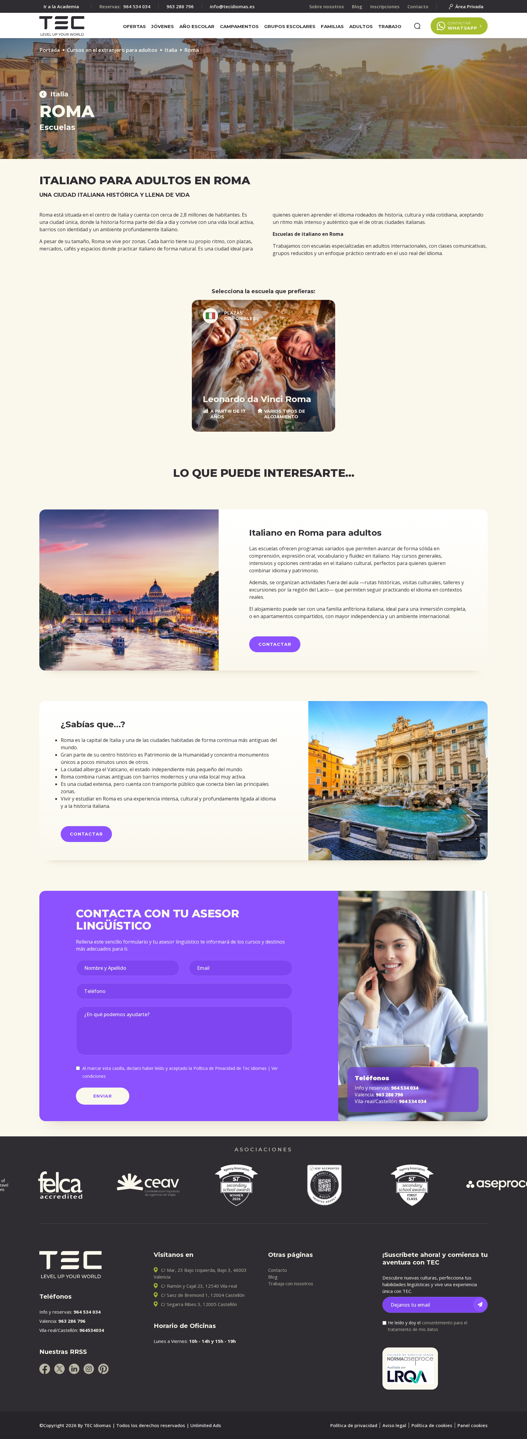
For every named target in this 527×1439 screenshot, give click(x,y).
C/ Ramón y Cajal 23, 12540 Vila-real (199, 1286)
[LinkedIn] (74, 1369)
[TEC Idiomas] (61, 26)
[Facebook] (44, 1369)
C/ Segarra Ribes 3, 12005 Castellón (199, 1304)
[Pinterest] (103, 1369)
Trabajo (389, 26)
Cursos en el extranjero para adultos (112, 49)
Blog (273, 1277)
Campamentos (239, 26)
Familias (332, 26)
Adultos (361, 26)
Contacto (277, 1270)
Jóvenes (162, 26)
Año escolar (196, 26)
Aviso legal (394, 1425)
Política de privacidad (353, 1425)
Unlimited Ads (205, 1425)
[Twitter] (59, 1369)
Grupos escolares (289, 26)
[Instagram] (89, 1369)
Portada (49, 49)
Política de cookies (431, 1425)
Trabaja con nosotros (290, 1283)
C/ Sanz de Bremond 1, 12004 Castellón (203, 1295)
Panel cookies (472, 1425)
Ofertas (134, 26)
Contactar (274, 644)
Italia (170, 49)
